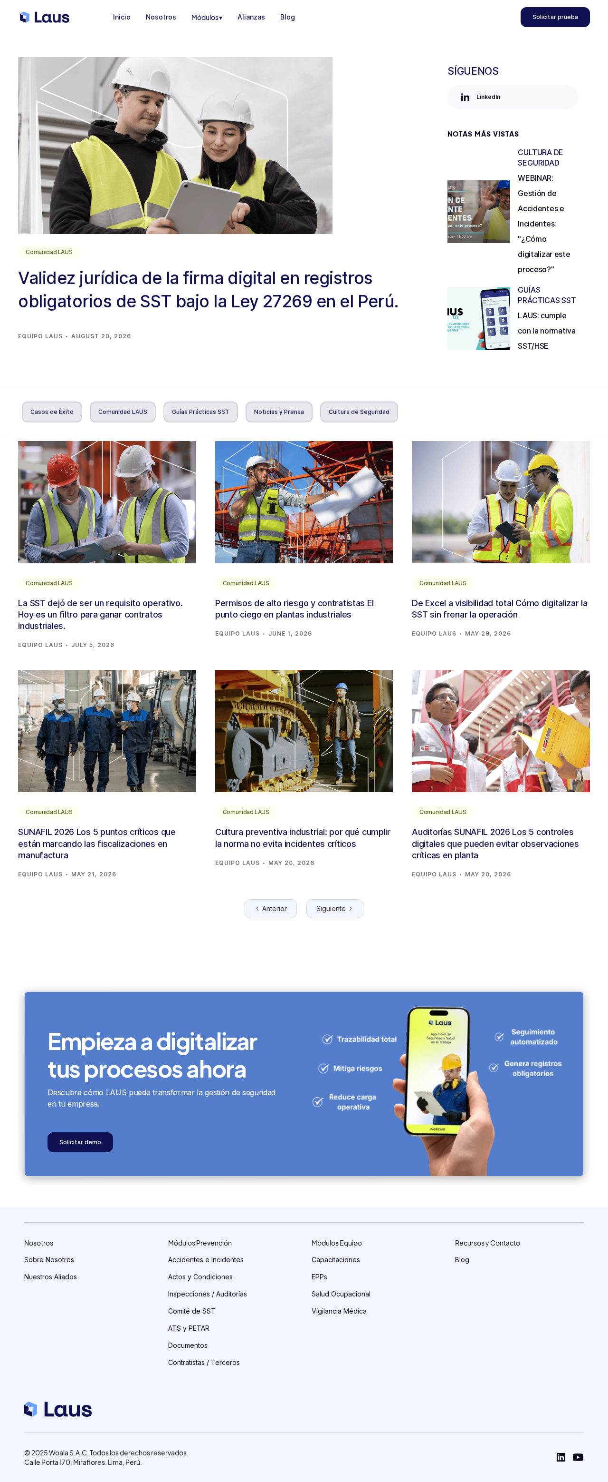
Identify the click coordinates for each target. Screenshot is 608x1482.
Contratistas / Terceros (204, 1362)
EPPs (319, 1277)
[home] (44, 17)
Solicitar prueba (555, 16)
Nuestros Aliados (50, 1277)
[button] (207, 17)
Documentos (188, 1345)
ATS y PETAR (188, 1328)
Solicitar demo (80, 1142)
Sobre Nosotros (49, 1260)
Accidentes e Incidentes (206, 1260)
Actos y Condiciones (200, 1277)
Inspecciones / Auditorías (207, 1294)
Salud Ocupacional (341, 1294)
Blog (462, 1260)
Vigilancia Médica (339, 1311)
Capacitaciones (336, 1260)
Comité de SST (192, 1311)
